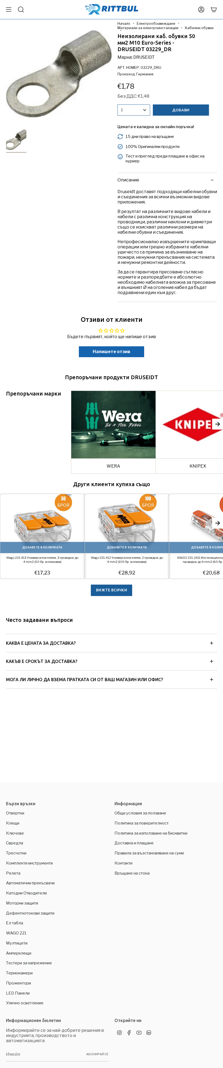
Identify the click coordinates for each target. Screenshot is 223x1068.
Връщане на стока (132, 873)
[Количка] (213, 9)
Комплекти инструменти (29, 863)
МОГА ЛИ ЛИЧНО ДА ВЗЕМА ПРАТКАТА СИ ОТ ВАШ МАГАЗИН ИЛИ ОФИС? (84, 679)
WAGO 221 (16, 933)
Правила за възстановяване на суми (149, 853)
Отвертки (15, 813)
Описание (128, 180)
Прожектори (18, 983)
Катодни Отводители (26, 893)
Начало (123, 23)
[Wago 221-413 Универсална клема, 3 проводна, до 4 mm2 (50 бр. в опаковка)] (42, 523)
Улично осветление (25, 1003)
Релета (13, 873)
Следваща (217, 424)
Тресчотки (16, 853)
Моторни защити (22, 903)
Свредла (14, 843)
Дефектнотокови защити (30, 913)
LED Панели (18, 993)
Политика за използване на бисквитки (150, 833)
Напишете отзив (111, 351)
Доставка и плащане (134, 843)
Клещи (12, 823)
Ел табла (14, 923)
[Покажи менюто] (8, 9)
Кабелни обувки (199, 28)
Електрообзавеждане (156, 23)
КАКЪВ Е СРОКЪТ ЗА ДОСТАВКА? (41, 661)
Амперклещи (18, 953)
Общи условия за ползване (140, 813)
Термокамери (19, 973)
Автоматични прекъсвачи (30, 883)
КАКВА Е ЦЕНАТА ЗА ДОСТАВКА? (41, 643)
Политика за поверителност (141, 823)
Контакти (123, 863)
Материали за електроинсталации (147, 28)
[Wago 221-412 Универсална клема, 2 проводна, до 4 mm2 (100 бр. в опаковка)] (127, 523)
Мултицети (16, 943)
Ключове (15, 833)
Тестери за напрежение (29, 963)
